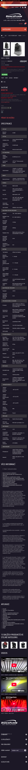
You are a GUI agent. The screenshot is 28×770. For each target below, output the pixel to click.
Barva (2, 110)
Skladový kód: (4, 61)
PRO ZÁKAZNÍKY (5, 744)
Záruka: (2, 64)
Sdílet (6, 77)
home (13, 7)
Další (6, 55)
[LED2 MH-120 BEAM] (5, 645)
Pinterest (16, 77)
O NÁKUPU (4, 734)
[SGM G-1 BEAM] (6, 45)
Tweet (2, 77)
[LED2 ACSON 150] (14, 645)
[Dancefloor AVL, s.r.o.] (14, 16)
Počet (2, 105)
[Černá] (2, 112)
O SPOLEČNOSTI (5, 739)
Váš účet (21, 23)
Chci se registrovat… (5, 102)
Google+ (11, 77)
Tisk (4, 81)
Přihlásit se (22, 2)
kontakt (16, 7)
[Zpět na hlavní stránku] (1, 36)
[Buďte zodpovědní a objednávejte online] (14, 0)
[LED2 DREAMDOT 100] (23, 645)
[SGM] (23, 61)
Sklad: (2, 63)
